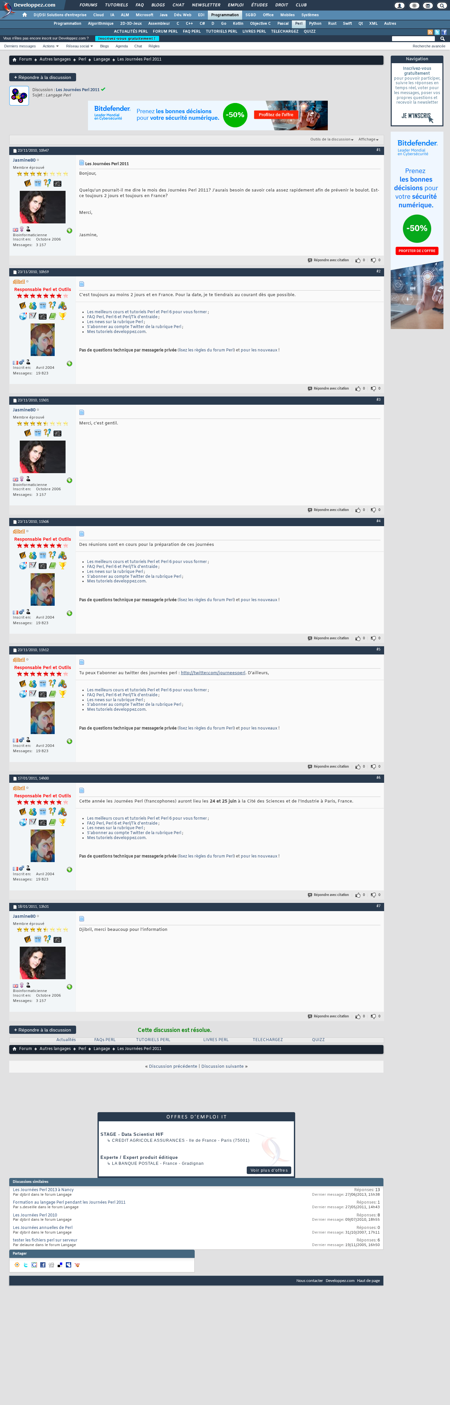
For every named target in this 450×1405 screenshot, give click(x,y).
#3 (378, 400)
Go (223, 23)
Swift (347, 23)
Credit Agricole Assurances (148, 1140)
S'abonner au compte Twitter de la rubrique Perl (134, 327)
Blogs (158, 5)
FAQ (139, 5)
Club (301, 5)
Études (259, 5)
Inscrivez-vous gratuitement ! (127, 38)
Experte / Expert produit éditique (139, 1157)
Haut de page (368, 1281)
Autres (390, 23)
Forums (88, 5)
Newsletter (205, 5)
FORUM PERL (165, 31)
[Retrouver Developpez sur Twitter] (437, 32)
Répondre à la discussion (42, 77)
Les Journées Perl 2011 (77, 90)
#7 (378, 906)
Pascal (283, 23)
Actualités (66, 1040)
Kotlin (238, 23)
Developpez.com (340, 1281)
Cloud (98, 15)
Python (315, 23)
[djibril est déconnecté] (42, 340)
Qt (360, 23)
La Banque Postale (135, 1163)
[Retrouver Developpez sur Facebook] (444, 32)
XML (373, 23)
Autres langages (55, 59)
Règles (154, 46)
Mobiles (287, 15)
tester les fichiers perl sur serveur (45, 1240)
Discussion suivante (222, 1066)
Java (163, 15)
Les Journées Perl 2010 (35, 1215)
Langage (102, 59)
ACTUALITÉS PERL (131, 31)
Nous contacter (309, 1281)
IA (112, 15)
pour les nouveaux (259, 350)
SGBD (250, 15)
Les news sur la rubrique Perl (115, 322)
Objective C (260, 23)
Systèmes (310, 15)
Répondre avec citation (331, 260)
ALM (125, 15)
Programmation (225, 15)
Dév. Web (182, 15)
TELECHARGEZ (284, 31)
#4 (378, 521)
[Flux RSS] (430, 32)
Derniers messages (20, 46)
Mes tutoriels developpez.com (116, 332)
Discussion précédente (173, 1066)
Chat (178, 5)
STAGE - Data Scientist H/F (132, 1134)
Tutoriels (116, 5)
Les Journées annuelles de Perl (42, 1228)
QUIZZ (310, 31)
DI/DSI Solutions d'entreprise (60, 15)
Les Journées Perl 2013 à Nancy (43, 1190)
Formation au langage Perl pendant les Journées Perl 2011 (69, 1202)
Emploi (235, 5)
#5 (378, 649)
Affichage (367, 139)
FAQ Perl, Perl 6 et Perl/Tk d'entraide (122, 317)
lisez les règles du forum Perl (206, 350)
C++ (189, 23)
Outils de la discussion (330, 139)
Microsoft (144, 15)
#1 (378, 150)
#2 (378, 271)
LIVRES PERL (254, 31)
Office (268, 15)
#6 (378, 778)
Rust (332, 23)
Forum (25, 59)
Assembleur (159, 23)
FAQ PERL (192, 31)
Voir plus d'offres (269, 1170)
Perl (298, 23)
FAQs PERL (105, 1040)
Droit (281, 5)
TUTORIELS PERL (221, 31)
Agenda (122, 46)
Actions (49, 46)
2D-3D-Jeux (131, 23)
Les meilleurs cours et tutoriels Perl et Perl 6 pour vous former (147, 312)
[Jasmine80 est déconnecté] (42, 208)
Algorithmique (101, 23)
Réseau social (77, 46)
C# (202, 23)
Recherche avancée (429, 46)
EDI (201, 15)
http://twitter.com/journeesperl (213, 673)
